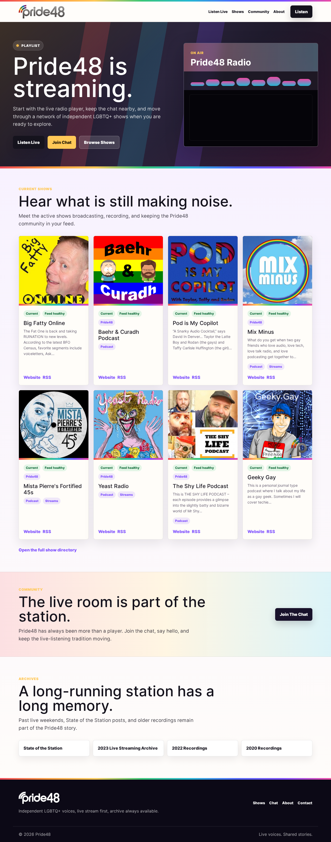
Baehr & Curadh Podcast (118, 335)
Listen (301, 11)
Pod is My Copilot (195, 323)
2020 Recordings (264, 748)
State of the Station (43, 748)
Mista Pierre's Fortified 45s (53, 489)
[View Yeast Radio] (128, 425)
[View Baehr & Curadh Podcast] (128, 271)
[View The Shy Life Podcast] (203, 425)
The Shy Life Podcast (200, 486)
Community (258, 11)
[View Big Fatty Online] (53, 271)
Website (32, 377)
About (279, 11)
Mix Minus (260, 332)
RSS (47, 377)
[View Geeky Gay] (277, 425)
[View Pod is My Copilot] (203, 271)
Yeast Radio (113, 486)
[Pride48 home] (42, 12)
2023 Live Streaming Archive (128, 748)
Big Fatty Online (44, 323)
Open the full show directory (48, 549)
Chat (273, 803)
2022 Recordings (189, 748)
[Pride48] (39, 798)
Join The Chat (294, 614)
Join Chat (61, 142)
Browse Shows (99, 142)
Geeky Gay (261, 477)
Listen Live (218, 11)
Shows (238, 11)
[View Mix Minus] (277, 271)
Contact (305, 803)
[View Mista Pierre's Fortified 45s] (53, 425)
